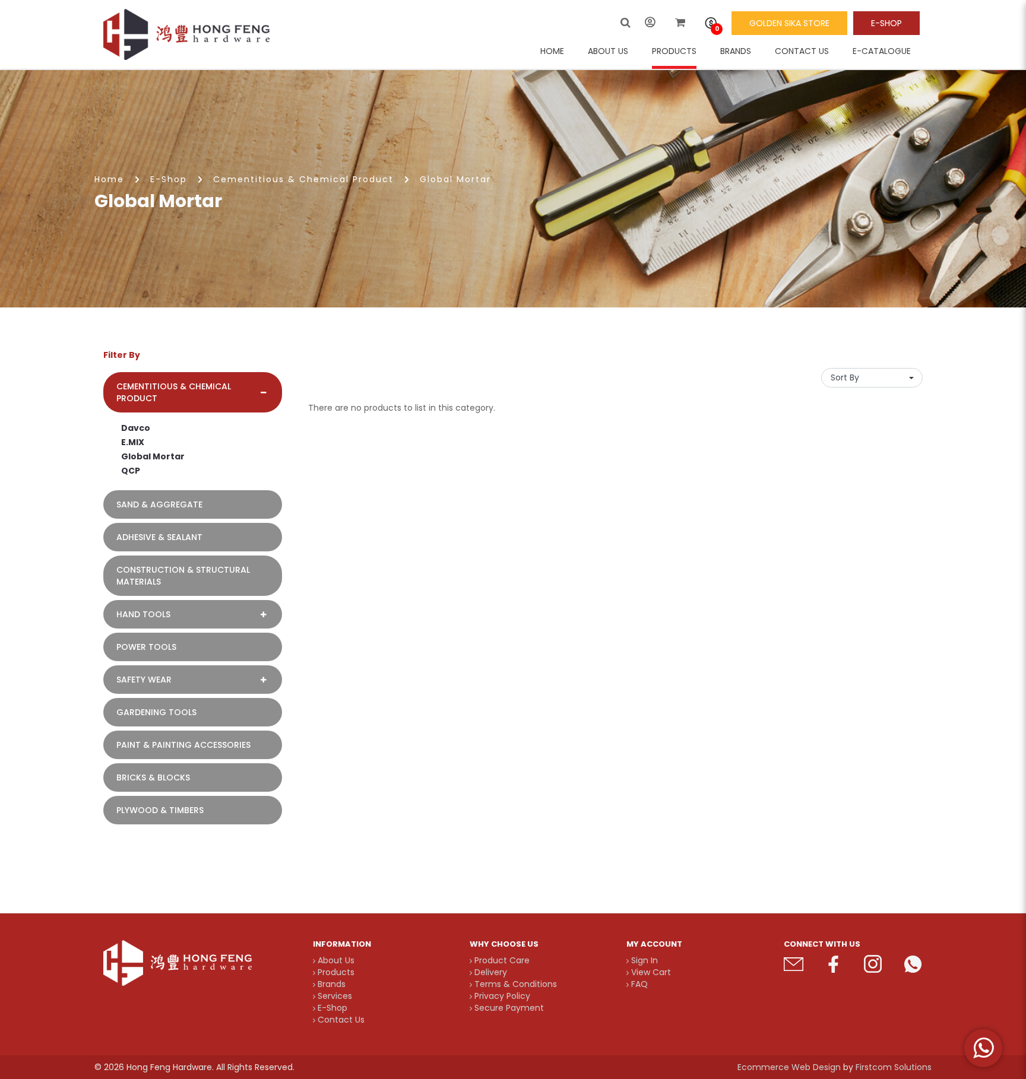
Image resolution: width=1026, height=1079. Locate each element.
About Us (334, 960)
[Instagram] (873, 964)
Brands (330, 984)
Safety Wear (144, 680)
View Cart (650, 972)
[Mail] (793, 964)
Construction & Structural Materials (183, 576)
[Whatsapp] (913, 964)
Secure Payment (508, 1008)
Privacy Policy (501, 996)
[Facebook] (833, 964)
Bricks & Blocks (153, 777)
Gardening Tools (156, 712)
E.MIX (132, 442)
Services (333, 996)
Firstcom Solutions (894, 1067)
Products (334, 972)
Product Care (501, 960)
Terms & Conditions (514, 984)
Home (109, 179)
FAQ (638, 984)
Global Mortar (455, 179)
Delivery (489, 972)
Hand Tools (143, 614)
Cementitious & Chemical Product (303, 179)
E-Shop (886, 23)
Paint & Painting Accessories (183, 745)
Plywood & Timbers (160, 810)
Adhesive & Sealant (159, 537)
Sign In (643, 960)
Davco (135, 428)
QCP (130, 471)
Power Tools (146, 647)
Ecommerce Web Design (789, 1067)
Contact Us (340, 1020)
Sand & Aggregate (159, 504)
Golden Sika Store (789, 23)
